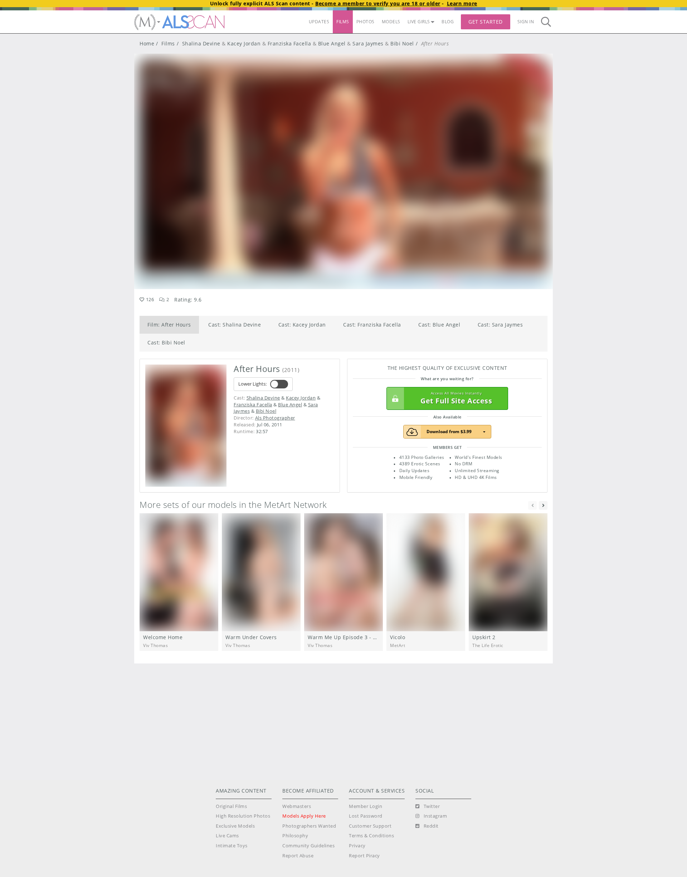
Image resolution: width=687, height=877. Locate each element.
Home (147, 43)
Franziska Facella (289, 43)
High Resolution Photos (243, 816)
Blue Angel (332, 43)
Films (168, 43)
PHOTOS (365, 22)
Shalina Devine (201, 43)
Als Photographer (275, 418)
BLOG (448, 22)
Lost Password (366, 816)
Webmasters (296, 806)
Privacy (357, 846)
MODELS (391, 22)
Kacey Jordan (243, 43)
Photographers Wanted (309, 826)
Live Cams (227, 836)
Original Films (231, 806)
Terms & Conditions (371, 836)
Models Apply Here (304, 816)
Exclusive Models (235, 826)
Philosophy (295, 836)
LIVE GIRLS (419, 22)
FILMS (342, 22)
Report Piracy (364, 856)
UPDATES (319, 22)
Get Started (485, 21)
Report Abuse (297, 856)
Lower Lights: (252, 384)
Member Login (365, 806)
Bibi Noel (402, 43)
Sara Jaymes (368, 43)
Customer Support (370, 826)
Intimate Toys (232, 846)
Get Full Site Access (456, 398)
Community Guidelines (308, 846)
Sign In (525, 22)
